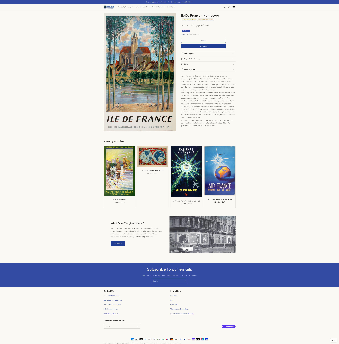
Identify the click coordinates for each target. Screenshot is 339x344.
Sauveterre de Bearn (119, 199)
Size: (197, 23)
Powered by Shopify (123, 343)
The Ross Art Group (113, 343)
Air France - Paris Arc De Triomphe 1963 (186, 201)
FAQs (172, 300)
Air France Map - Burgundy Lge (152, 170)
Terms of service (154, 343)
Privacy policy (144, 343)
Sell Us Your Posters (111, 309)
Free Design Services (111, 313)
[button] (125, 7)
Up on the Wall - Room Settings (181, 313)
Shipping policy (164, 343)
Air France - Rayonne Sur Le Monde (220, 199)
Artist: (183, 23)
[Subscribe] (185, 281)
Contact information (175, 343)
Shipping (183, 34)
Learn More (118, 243)
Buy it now (203, 46)
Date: (192, 23)
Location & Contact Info (112, 304)
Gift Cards (173, 304)
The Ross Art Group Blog (179, 309)
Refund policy (134, 343)
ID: (206, 23)
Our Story (173, 296)
